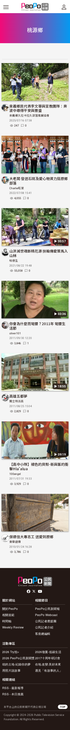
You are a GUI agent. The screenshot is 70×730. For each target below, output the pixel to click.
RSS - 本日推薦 (13, 694)
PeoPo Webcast (46, 615)
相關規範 (8, 615)
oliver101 (15, 333)
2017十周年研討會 (47, 658)
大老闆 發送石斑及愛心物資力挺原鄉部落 (38, 180)
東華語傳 (15, 542)
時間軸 (6, 621)
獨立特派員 (16, 401)
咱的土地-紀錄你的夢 (16, 664)
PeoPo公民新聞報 (47, 608)
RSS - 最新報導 (13, 688)
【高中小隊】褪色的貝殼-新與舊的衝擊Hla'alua (38, 466)
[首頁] (35, 7)
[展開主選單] (6, 7)
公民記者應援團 (45, 621)
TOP (62, 707)
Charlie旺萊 (16, 188)
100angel (15, 474)
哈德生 (13, 260)
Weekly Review (13, 627)
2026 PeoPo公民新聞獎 (18, 658)
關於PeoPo (10, 608)
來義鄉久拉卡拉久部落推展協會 (29, 115)
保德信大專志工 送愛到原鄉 (31, 536)
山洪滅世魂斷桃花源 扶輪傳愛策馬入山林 (38, 253)
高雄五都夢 (18, 396)
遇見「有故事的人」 (49, 670)
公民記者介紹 (44, 627)
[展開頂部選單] (64, 7)
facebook (29, 591)
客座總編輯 (42, 633)
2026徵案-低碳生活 (48, 652)
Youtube (40, 591)
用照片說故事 (11, 670)
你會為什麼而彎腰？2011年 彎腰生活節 (37, 326)
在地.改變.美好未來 (48, 664)
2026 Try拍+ (10, 652)
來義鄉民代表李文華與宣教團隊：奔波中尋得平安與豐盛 (38, 108)
